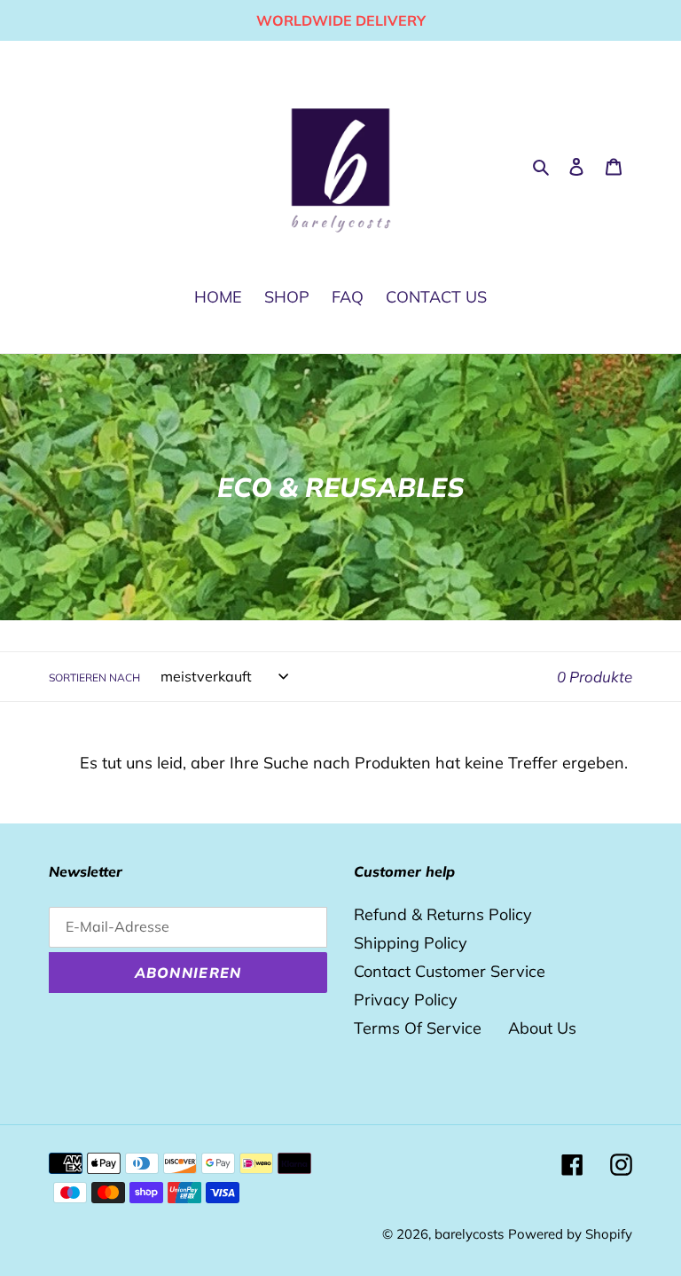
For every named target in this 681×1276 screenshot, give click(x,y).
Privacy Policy (406, 999)
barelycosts (469, 1233)
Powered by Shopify (570, 1233)
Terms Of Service (417, 1028)
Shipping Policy (410, 943)
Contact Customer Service (449, 971)
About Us (542, 1028)
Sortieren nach (94, 677)
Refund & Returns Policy (443, 914)
